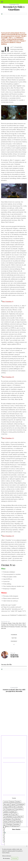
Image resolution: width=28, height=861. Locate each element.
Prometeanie (12, 626)
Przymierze (17, 626)
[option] (14, 680)
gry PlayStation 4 (8, 819)
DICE (10, 806)
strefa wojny (23, 626)
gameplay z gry (7, 814)
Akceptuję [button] (14, 858)
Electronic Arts (10, 809)
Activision (6, 802)
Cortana (14, 623)
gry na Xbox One (19, 816)
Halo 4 (20, 623)
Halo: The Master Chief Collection (14, 625)
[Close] (4, 827)
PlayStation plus (15, 826)
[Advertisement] (13, 746)
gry (16, 814)
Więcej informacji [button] (6, 855)
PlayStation (9, 824)
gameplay (6, 811)
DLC (15, 806)
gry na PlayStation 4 (8, 816)
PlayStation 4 (7, 826)
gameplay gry (13, 811)
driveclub (20, 806)
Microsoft (6, 626)
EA (4, 809)
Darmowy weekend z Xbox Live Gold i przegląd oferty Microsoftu (14, 690)
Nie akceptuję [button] (6, 858)
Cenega (5, 806)
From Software (19, 809)
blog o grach (6, 804)
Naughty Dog (19, 821)
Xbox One (3, 628)
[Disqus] (14, 715)
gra (13, 814)
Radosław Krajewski (14, 656)
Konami (5, 821)
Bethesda (12, 802)
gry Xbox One (16, 819)
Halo (17, 623)
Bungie (9, 623)
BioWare (18, 802)
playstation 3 (17, 824)
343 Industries (4, 623)
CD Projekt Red (20, 804)
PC (4, 824)
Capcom (13, 804)
